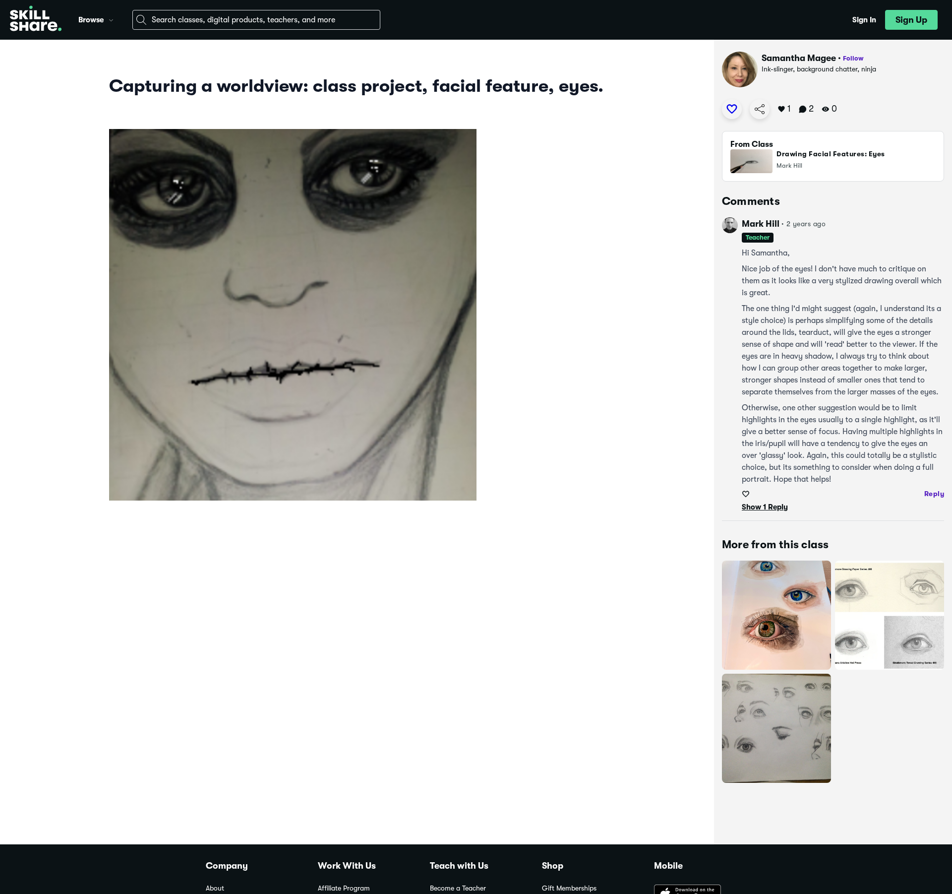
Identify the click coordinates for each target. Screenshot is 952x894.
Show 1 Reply (765, 507)
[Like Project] (732, 109)
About (215, 888)
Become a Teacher (458, 888)
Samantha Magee (799, 58)
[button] (111, 18)
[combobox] (256, 20)
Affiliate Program (344, 888)
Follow (853, 58)
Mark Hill (760, 224)
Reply (934, 494)
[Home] (35, 19)
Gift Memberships (569, 888)
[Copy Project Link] (760, 109)
